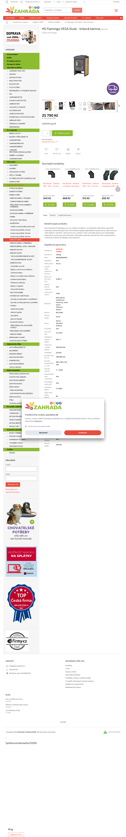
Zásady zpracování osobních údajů (39, 426)
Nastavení (43, 433)
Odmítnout (38, 421)
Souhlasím (83, 433)
